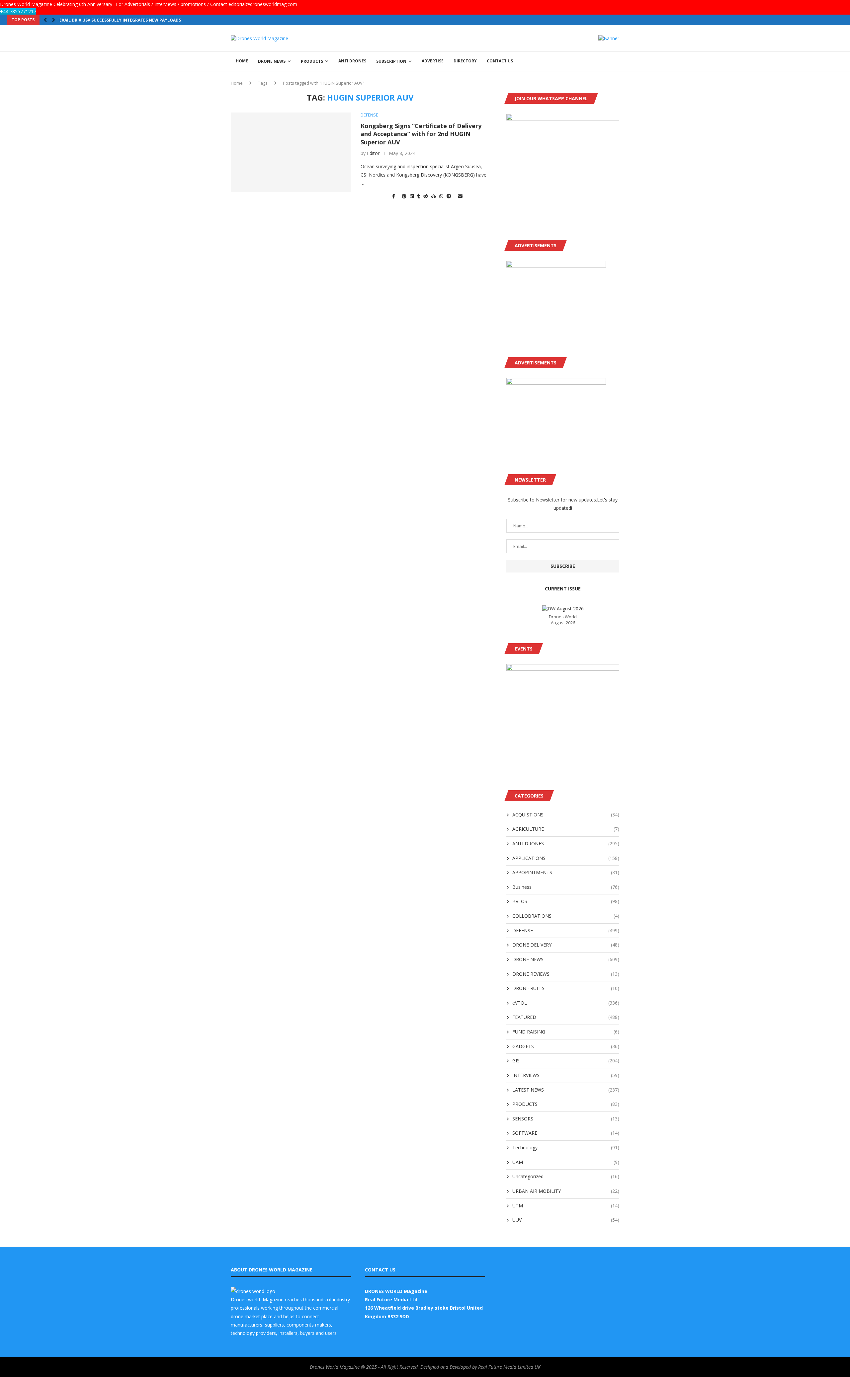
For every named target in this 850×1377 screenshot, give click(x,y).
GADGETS (565, 1046)
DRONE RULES (565, 988)
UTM (565, 1205)
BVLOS (565, 901)
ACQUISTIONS (565, 814)
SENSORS (565, 1118)
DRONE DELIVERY (565, 945)
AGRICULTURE (565, 829)
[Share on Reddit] (425, 196)
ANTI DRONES (352, 61)
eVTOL (565, 1003)
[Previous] (45, 20)
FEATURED (565, 1017)
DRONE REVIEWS (565, 974)
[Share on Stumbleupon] (433, 196)
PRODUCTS (312, 61)
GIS (565, 1060)
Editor (373, 153)
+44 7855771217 (18, 11)
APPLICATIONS (565, 858)
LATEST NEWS (565, 1090)
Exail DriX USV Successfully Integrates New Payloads (120, 20)
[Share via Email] (460, 196)
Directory (465, 61)
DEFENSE (565, 930)
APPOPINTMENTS (565, 872)
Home (237, 83)
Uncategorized (565, 1176)
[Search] (616, 61)
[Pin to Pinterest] (404, 196)
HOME (242, 61)
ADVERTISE (433, 61)
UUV (565, 1220)
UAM (565, 1162)
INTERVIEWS (565, 1075)
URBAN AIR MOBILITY (565, 1191)
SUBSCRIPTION (391, 61)
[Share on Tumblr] (418, 196)
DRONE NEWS (272, 61)
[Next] (53, 20)
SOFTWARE (565, 1133)
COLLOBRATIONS (565, 916)
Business (565, 887)
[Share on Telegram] (449, 196)
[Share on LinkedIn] (412, 196)
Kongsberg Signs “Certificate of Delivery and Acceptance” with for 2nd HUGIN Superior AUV (421, 134)
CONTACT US (500, 61)
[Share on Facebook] (393, 196)
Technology (565, 1147)
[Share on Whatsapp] (441, 196)
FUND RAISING (565, 1032)
